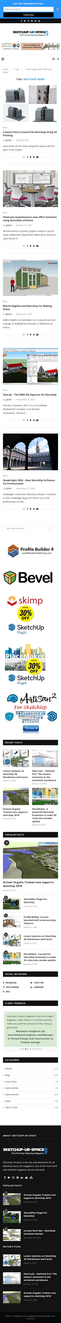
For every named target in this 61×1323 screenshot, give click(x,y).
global (9, 140)
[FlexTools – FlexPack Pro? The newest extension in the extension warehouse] (45, 758)
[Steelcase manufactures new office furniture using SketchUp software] (30, 188)
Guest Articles (31, 1088)
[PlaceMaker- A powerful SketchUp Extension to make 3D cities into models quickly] (45, 796)
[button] (21, 1049)
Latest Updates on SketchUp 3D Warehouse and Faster (15, 774)
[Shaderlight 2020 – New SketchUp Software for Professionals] (30, 452)
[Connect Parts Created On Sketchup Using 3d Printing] (30, 103)
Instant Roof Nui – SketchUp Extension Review (39, 1232)
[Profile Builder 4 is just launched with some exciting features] (12, 921)
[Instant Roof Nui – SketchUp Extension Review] (12, 1235)
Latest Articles (31, 1094)
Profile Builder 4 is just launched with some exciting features (40, 920)
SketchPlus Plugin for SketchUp (35, 901)
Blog (31, 1075)
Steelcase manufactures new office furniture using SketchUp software (30, 218)
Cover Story (31, 1081)
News (5, 127)
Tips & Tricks (31, 1107)
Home (5, 69)
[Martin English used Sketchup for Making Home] (30, 277)
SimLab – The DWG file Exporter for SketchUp (30, 394)
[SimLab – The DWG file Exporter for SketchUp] (30, 366)
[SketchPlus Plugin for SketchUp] (12, 903)
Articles (31, 1068)
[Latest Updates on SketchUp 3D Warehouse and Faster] (16, 758)
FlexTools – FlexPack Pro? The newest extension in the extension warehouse (44, 775)
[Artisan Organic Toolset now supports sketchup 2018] (16, 796)
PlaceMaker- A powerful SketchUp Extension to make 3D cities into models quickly (44, 815)
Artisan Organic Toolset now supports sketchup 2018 (15, 812)
